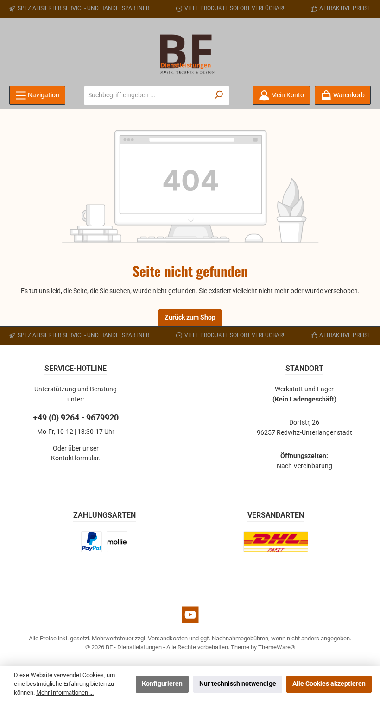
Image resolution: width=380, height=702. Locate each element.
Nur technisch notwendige (237, 684)
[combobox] (146, 95)
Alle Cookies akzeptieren (329, 684)
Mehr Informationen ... (65, 692)
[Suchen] (219, 95)
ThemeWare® (276, 647)
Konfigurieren (162, 684)
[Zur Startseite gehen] (190, 54)
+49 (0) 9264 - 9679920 (76, 417)
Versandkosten (168, 638)
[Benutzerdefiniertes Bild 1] (91, 541)
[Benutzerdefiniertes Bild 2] (117, 541)
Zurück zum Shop (190, 317)
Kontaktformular (75, 458)
